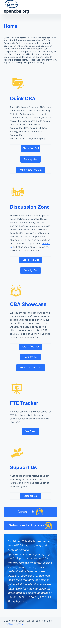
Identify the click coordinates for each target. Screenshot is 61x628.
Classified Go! (30, 148)
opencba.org (16, 11)
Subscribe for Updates (26, 525)
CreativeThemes (13, 624)
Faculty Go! (30, 159)
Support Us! (30, 495)
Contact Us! (26, 512)
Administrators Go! (31, 169)
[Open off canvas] (55, 7)
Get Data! (30, 431)
